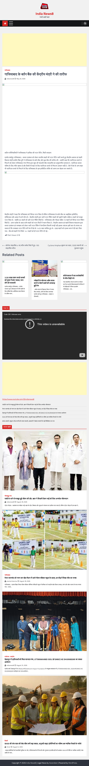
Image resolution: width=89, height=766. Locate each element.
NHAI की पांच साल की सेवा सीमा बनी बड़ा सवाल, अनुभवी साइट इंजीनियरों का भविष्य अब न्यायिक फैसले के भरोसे (31, 417)
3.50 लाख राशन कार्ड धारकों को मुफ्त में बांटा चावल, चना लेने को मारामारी (15, 280)
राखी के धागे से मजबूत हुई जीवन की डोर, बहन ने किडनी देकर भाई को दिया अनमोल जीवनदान (26, 404)
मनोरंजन (7, 656)
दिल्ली (6, 741)
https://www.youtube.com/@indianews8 (18, 399)
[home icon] (5, 23)
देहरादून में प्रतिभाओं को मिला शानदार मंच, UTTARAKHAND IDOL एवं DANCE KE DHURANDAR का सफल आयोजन (34, 413)
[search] (85, 23)
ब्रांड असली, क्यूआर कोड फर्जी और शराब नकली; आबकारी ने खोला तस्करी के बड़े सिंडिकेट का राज (28, 421)
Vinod (8, 747)
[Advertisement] (44, 49)
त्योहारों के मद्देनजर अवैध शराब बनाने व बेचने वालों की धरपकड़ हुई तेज (44, 283)
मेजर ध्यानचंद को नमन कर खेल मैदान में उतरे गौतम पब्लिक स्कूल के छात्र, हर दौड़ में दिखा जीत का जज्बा (29, 409)
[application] (44, 336)
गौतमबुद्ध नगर (8, 496)
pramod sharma (11, 581)
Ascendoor (53, 762)
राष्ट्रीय (12, 656)
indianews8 (10, 79)
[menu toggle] (11, 23)
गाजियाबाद (7, 70)
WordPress (72, 762)
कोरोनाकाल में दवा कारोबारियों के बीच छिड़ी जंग (73, 277)
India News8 (45, 13)
